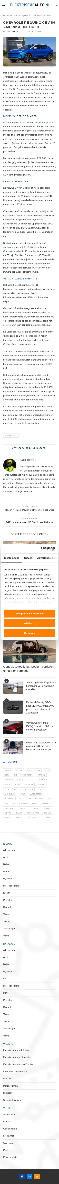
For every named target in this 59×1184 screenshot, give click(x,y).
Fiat (34, 780)
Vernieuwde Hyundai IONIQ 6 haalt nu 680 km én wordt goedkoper (39, 726)
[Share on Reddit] (34, 448)
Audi (47, 770)
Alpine (19, 770)
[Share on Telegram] (40, 448)
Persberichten (10, 1085)
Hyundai (29, 784)
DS (27, 780)
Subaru (47, 813)
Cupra (8, 780)
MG (50, 799)
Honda (17, 784)
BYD (15, 775)
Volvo (47, 818)
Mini (7, 803)
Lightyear (10, 794)
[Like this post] (15, 448)
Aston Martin (33, 770)
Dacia (18, 780)
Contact (7, 1121)
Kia (15, 789)
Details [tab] (28, 557)
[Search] (55, 5)
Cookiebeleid (10, 1128)
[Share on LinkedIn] (30, 448)
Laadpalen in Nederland (15, 1071)
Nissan (24, 803)
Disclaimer (8, 1135)
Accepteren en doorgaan (29, 613)
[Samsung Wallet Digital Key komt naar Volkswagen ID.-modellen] (13, 687)
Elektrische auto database (16, 1050)
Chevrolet (17, 143)
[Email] (29, 1176)
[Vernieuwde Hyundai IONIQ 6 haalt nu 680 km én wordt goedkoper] (13, 727)
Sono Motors (33, 813)
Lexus (40, 789)
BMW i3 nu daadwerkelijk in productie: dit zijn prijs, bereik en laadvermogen (41, 746)
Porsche (23, 808)
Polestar (9, 808)
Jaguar (41, 784)
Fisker (44, 780)
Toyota (18, 818)
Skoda (8, 813)
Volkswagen (33, 818)
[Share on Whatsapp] (37, 448)
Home (6, 15)
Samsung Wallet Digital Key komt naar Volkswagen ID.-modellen (41, 686)
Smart (19, 813)
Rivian (47, 808)
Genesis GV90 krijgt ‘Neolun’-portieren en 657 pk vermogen (28, 668)
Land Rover (27, 789)
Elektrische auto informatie (17, 1057)
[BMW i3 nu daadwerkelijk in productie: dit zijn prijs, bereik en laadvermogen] (13, 747)
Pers (5, 1150)
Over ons (8, 1143)
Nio (14, 803)
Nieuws (7, 1078)
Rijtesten (7, 1093)
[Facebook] (22, 1176)
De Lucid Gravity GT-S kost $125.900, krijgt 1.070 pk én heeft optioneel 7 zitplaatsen (40, 707)
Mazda (21, 799)
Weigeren (29, 632)
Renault (35, 808)
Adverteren (9, 1114)
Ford (7, 784)
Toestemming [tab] (11, 557)
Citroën (41, 775)
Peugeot (46, 803)
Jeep (7, 789)
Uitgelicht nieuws (12, 1100)
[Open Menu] (3, 4)
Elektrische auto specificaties (18, 1064)
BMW (7, 775)
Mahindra (9, 799)
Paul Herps (13, 31)
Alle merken (9, 850)
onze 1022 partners (23, 574)
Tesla (7, 818)
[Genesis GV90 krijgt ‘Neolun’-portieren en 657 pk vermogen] (29, 645)
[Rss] (37, 1176)
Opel (34, 803)
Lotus (22, 794)
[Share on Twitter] (23, 448)
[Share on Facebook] (20, 448)
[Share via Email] (44, 448)
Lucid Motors (36, 794)
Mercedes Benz (36, 799)
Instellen (27, 623)
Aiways (8, 770)
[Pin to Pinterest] (27, 448)
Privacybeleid (10, 1157)
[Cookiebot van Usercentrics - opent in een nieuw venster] (41, 549)
